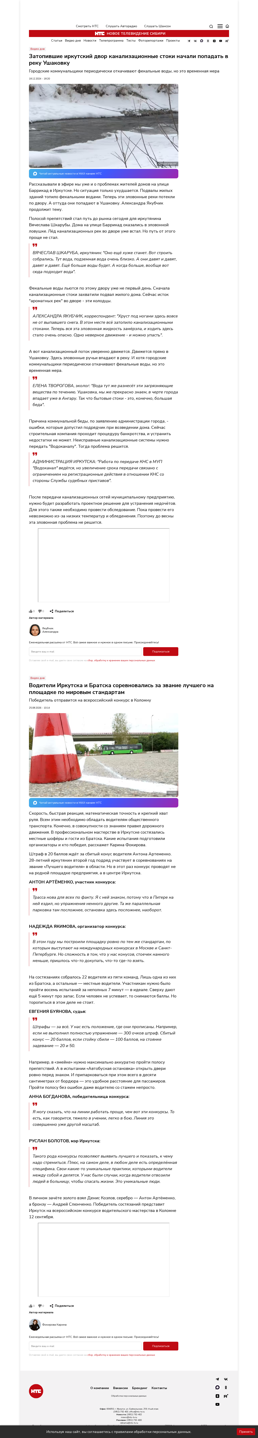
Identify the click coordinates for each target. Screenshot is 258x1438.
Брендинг (139, 1388)
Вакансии (120, 1388)
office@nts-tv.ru (137, 1411)
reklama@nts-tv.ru (129, 1423)
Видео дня (73, 40)
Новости (90, 40)
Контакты (159, 1388)
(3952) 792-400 (134, 1420)
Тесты (131, 40)
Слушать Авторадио (121, 26)
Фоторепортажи (150, 40)
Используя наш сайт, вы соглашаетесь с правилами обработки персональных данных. (118, 1431)
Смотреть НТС (87, 26)
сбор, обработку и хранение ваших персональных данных (121, 660)
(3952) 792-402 (134, 1414)
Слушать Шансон (157, 26)
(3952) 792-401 (120, 1411)
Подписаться (160, 651)
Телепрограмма (111, 40)
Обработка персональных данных (128, 1396)
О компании (99, 1388)
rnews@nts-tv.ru (129, 1417)
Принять (246, 1432)
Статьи (56, 40)
